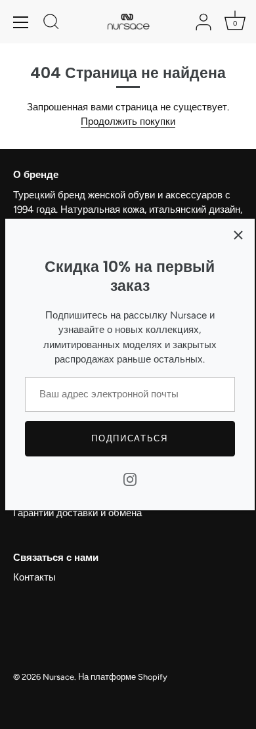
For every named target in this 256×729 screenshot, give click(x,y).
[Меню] (21, 22)
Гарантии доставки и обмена (77, 513)
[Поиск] (51, 23)
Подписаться (129, 438)
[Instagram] (130, 478)
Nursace (58, 677)
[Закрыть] (238, 235)
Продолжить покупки (128, 121)
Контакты (34, 577)
